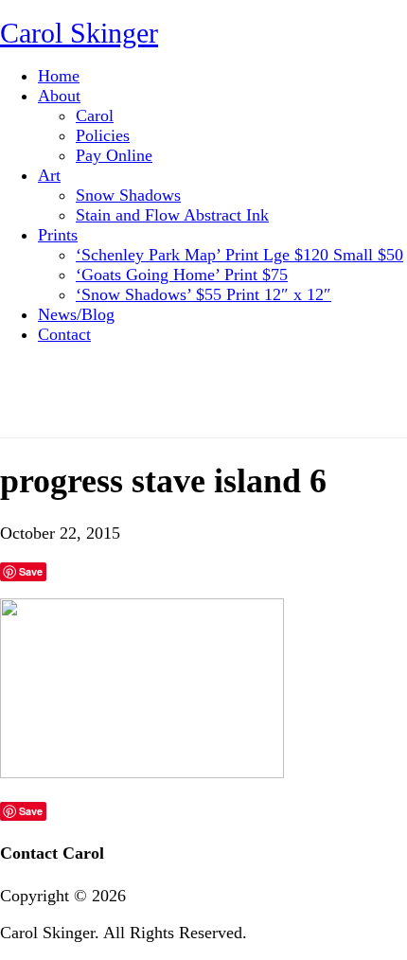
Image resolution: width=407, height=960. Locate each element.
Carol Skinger (79, 32)
